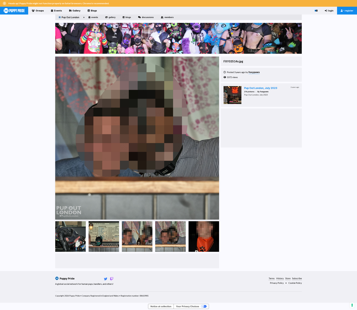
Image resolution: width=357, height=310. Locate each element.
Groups (40, 10)
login (330, 10)
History (280, 278)
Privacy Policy (277, 283)
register (349, 10)
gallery (112, 17)
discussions (148, 17)
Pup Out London (70, 17)
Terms (272, 278)
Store (287, 278)
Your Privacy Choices (187, 306)
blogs (128, 17)
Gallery (76, 10)
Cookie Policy (295, 283)
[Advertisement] (137, 261)
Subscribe (297, 278)
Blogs (94, 10)
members (169, 17)
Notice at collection (160, 306)
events (94, 17)
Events (58, 10)
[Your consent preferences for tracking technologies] (352, 305)
